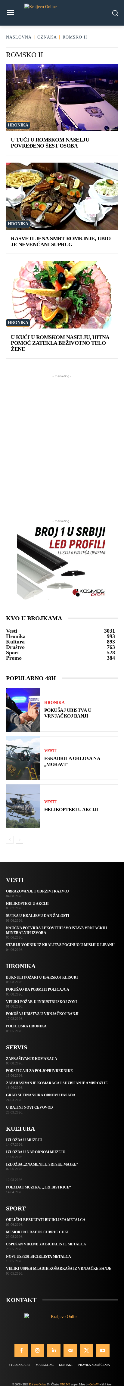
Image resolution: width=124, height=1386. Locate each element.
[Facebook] (21, 1350)
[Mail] (70, 1350)
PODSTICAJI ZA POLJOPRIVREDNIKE (39, 1071)
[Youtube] (102, 1350)
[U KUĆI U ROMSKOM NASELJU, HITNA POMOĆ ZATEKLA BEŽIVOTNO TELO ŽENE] (62, 294)
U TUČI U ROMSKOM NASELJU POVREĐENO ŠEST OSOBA (50, 143)
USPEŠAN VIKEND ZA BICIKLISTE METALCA (46, 1244)
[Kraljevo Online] (61, 13)
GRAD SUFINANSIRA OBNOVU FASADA (41, 1095)
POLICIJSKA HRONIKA (26, 1026)
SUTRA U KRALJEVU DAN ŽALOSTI (37, 916)
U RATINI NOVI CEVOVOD (29, 1107)
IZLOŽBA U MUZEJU (24, 1140)
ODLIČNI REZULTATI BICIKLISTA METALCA (45, 1220)
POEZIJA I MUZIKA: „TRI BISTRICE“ (38, 1187)
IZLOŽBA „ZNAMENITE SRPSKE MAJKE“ (42, 1164)
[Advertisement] (62, 441)
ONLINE (65, 1384)
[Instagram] (37, 1350)
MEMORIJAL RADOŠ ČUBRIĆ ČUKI (37, 1232)
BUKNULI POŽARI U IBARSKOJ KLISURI (42, 977)
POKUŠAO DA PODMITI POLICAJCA (37, 989)
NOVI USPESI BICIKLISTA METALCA (38, 1256)
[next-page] (19, 840)
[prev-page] (10, 840)
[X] (86, 1350)
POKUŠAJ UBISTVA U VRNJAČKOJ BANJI (42, 1014)
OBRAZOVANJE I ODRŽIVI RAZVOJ (37, 891)
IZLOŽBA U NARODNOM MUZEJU (35, 1152)
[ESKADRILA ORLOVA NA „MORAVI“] (23, 758)
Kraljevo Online (37, 1384)
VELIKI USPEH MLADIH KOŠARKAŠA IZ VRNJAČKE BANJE (58, 1268)
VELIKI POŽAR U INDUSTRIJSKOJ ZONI (41, 1002)
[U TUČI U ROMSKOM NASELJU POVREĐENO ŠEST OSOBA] (62, 97)
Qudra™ (94, 1384)
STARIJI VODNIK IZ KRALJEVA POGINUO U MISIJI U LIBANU (60, 945)
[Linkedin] (53, 1350)
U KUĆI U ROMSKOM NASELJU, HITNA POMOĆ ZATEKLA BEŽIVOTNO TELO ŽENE (60, 343)
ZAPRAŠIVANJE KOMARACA (31, 1059)
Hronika (18, 125)
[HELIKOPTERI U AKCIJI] (23, 806)
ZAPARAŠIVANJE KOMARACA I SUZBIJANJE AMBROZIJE (57, 1083)
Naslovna (19, 37)
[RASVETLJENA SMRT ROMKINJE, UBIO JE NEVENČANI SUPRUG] (62, 196)
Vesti (50, 751)
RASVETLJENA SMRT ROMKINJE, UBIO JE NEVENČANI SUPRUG (61, 241)
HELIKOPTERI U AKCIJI (71, 809)
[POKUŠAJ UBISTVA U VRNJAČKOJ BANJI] (23, 710)
